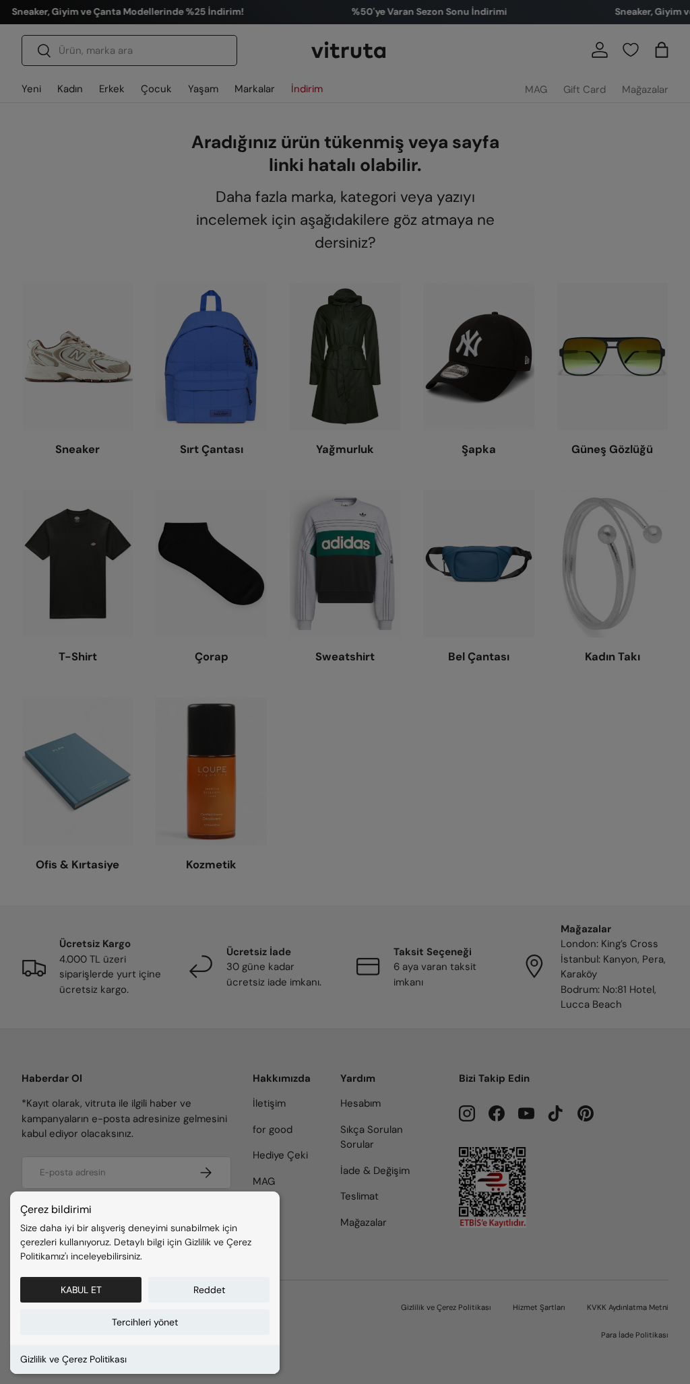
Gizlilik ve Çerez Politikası (73, 1359)
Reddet (209, 1290)
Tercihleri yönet (145, 1322)
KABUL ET (81, 1290)
